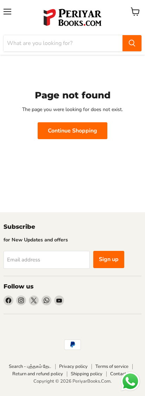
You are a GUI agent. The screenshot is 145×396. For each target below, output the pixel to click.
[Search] (131, 43)
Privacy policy (73, 366)
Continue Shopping (72, 131)
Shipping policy (86, 374)
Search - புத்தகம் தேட (30, 366)
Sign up (109, 259)
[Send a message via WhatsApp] (130, 381)
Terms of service (111, 366)
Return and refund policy (37, 374)
